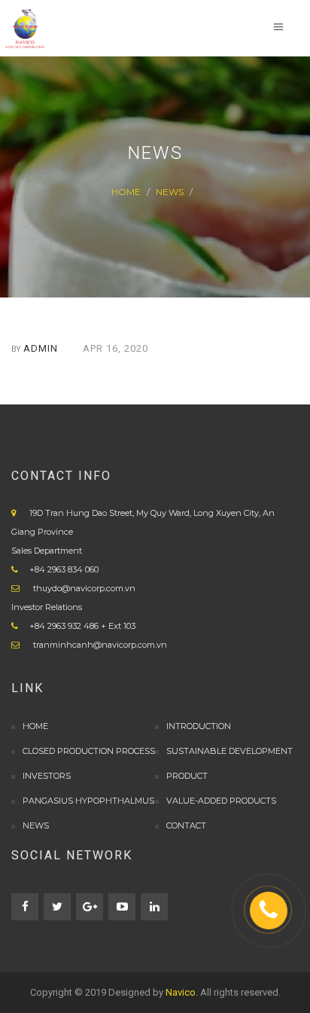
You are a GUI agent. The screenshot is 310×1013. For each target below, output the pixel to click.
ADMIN (40, 348)
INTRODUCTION (198, 726)
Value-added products (221, 800)
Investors (47, 775)
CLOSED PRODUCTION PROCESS (89, 751)
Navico (181, 992)
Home (126, 191)
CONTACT (186, 825)
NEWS (170, 191)
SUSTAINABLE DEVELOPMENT (229, 751)
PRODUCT (187, 775)
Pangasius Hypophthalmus (88, 800)
